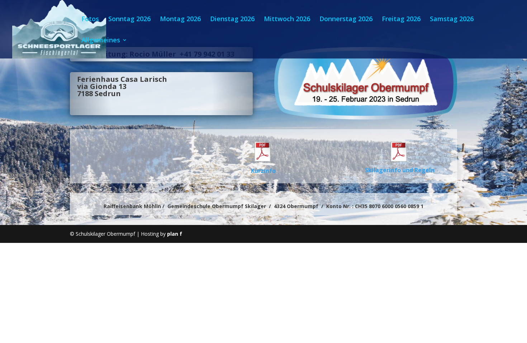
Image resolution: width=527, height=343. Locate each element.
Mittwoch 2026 (287, 19)
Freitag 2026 (401, 19)
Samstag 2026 (452, 19)
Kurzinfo (263, 171)
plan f (174, 233)
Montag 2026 (180, 19)
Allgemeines (100, 40)
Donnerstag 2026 (345, 19)
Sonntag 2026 (129, 19)
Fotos (90, 19)
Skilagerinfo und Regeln (400, 170)
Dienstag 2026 (232, 19)
